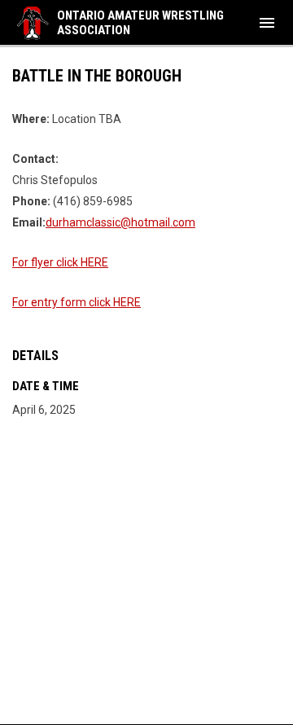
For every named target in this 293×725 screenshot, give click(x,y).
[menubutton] (267, 23)
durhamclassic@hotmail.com (120, 222)
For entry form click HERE (76, 302)
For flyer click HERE (60, 262)
